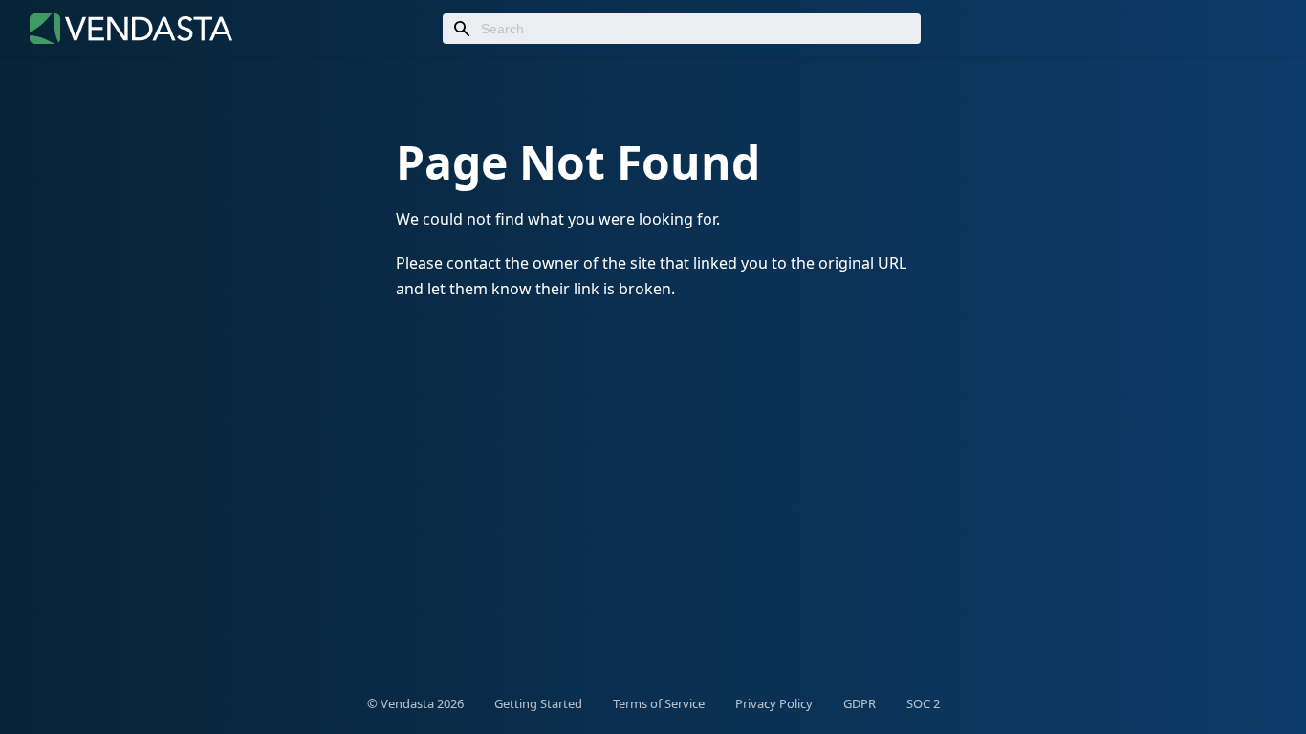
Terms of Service (659, 703)
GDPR (859, 703)
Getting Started (538, 703)
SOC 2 (923, 703)
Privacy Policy (774, 703)
